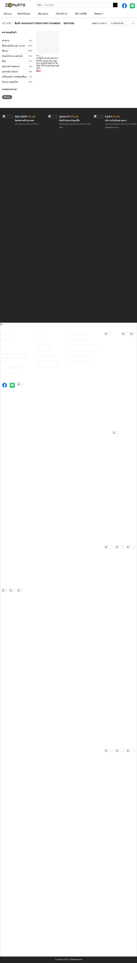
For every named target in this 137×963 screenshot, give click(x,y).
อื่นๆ (4, 61)
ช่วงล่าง (5, 40)
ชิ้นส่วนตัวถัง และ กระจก (13, 46)
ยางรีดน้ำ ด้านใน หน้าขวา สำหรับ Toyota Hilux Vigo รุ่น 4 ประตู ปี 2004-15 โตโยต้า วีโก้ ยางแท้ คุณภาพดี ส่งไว (47, 63)
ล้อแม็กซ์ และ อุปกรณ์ (12, 56)
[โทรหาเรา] (4, 367)
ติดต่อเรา (98, 14)
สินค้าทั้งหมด (24, 14)
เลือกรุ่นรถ (43, 14)
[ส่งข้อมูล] (115, 5)
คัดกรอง (7, 97)
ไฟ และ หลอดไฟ (10, 82)
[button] (122, 13)
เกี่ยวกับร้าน (61, 14)
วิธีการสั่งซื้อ (81, 14)
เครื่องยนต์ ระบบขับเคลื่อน (14, 77)
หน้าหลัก (6, 23)
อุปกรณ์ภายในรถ (10, 71)
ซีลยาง (5, 51)
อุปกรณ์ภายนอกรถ (11, 66)
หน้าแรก (8, 14)
